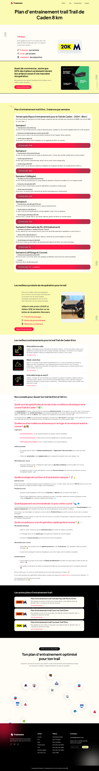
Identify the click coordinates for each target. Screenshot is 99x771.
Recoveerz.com (42, 752)
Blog (39, 742)
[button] (64, 3)
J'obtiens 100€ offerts (23, 87)
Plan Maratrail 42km (58, 737)
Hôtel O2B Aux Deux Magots (29, 442)
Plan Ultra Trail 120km (58, 747)
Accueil (39, 737)
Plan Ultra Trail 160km (58, 750)
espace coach (65, 575)
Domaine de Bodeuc (26, 434)
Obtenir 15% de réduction (24, 329)
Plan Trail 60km (57, 739)
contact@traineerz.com (77, 737)
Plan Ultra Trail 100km (58, 744)
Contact (87, 3)
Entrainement (78, 3)
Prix (70, 3)
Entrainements (41, 744)
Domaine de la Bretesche (28, 438)
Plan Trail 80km (57, 742)
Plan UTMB (56, 752)
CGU (39, 747)
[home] (16, 3)
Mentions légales (42, 750)
